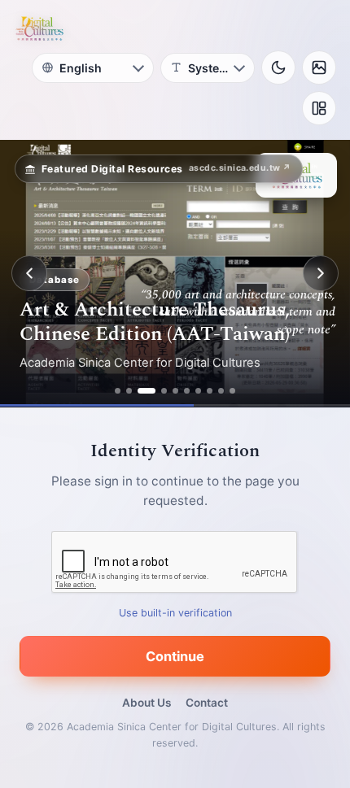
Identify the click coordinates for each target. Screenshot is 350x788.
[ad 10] (232, 391)
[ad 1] (117, 391)
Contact (207, 702)
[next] (321, 273)
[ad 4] (164, 391)
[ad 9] (221, 391)
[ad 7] (198, 391)
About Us (146, 702)
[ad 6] (187, 391)
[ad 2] (129, 391)
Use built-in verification (175, 613)
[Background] (319, 67)
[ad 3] (146, 391)
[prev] (29, 273)
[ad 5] (175, 391)
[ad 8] (209, 391)
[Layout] (319, 108)
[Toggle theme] (278, 67)
